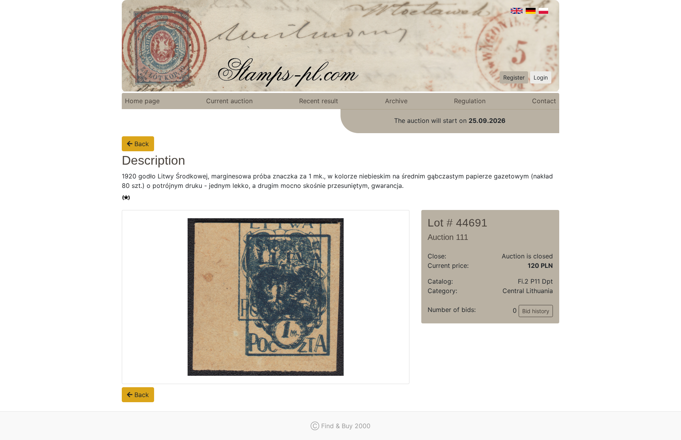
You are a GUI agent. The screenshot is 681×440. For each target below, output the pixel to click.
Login (541, 77)
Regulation (470, 101)
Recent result (318, 101)
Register (514, 77)
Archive (396, 101)
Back (140, 144)
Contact (544, 101)
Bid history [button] (535, 311)
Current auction (229, 101)
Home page (142, 101)
